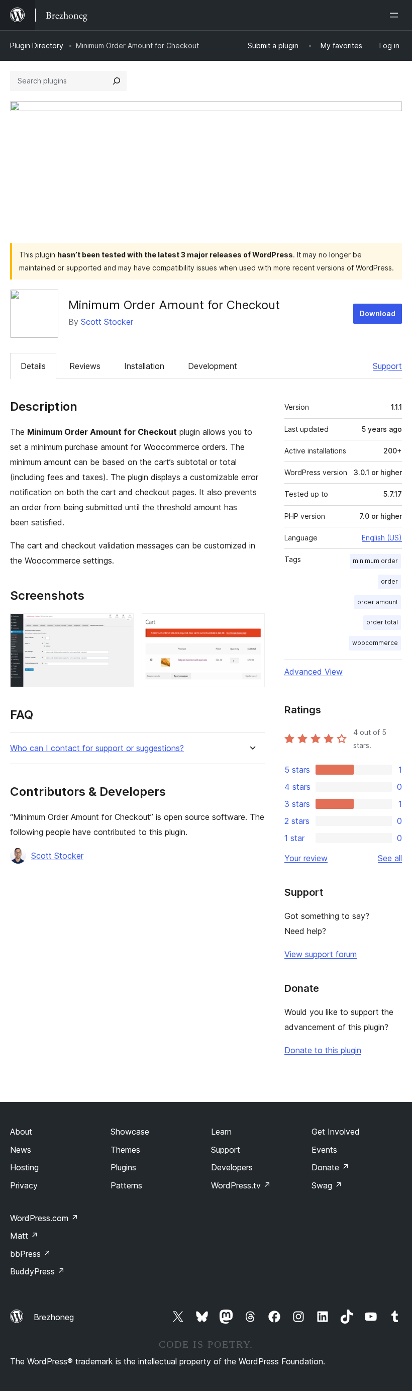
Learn (221, 1132)
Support (387, 366)
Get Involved (336, 1132)
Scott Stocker (107, 322)
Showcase (130, 1132)
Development (212, 366)
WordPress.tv (241, 1185)
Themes (125, 1150)
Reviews (84, 366)
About (21, 1132)
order (389, 581)
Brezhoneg (54, 1317)
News (20, 1150)
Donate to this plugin (322, 1050)
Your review (306, 858)
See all (390, 858)
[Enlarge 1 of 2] (120, 627)
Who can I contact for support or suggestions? (97, 748)
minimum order (375, 561)
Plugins (123, 1167)
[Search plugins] (117, 81)
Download (377, 313)
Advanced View (313, 672)
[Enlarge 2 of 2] (251, 627)
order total (382, 622)
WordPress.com (44, 1218)
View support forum (320, 954)
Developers (232, 1167)
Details (33, 366)
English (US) (382, 537)
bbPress (30, 1254)
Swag (327, 1185)
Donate (330, 1167)
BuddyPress (37, 1271)
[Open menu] (396, 15)
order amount (377, 602)
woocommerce (375, 642)
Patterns (126, 1185)
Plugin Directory (36, 45)
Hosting (24, 1167)
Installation (144, 366)
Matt (24, 1236)
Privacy (24, 1185)
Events (324, 1150)
